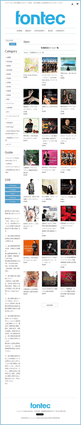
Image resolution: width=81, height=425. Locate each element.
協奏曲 (9, 65)
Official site (12, 185)
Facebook (13, 197)
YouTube (13, 201)
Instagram (13, 189)
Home (26, 52)
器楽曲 (9, 74)
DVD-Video (10, 127)
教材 (8, 99)
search (13, 44)
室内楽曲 (9, 70)
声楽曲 (9, 78)
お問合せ (9, 163)
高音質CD (10, 122)
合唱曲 (9, 82)
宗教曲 (9, 91)
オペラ (9, 144)
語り (8, 112)
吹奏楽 (9, 95)
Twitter (12, 193)
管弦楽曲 (9, 61)
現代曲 (9, 86)
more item (50, 305)
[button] (40, 30)
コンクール (10, 103)
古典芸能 (9, 107)
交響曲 (9, 57)
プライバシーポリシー (13, 167)
